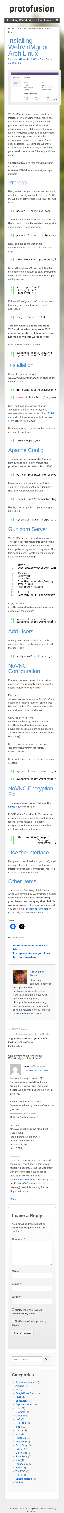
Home (11, 28)
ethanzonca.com (31, 1013)
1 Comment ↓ (14, 63)
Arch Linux (26, 1038)
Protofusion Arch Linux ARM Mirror (34, 1034)
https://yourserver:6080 (23, 1179)
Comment (18, 1239)
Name (15, 1270)
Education (21, 1400)
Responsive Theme (37, 1509)
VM (20, 1042)
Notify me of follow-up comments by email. (27, 1311)
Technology (21, 1463)
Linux (18, 28)
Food (18, 1408)
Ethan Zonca (46, 59)
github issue (15, 806)
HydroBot (20, 1423)
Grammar (20, 1411)
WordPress (32, 1512)
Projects (20, 1441)
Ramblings (21, 1456)
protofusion (19, 1509)
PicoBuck (20, 1437)
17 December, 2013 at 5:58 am (35, 1070)
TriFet (18, 1475)
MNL (18, 1434)
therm (18, 1467)
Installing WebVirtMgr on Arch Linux (29, 47)
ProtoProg (21, 1445)
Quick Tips (21, 1452)
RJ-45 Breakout (20, 1029)
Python (36, 1038)
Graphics (20, 1415)
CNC (18, 1397)
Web (18, 1482)
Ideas (18, 1426)
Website (17, 1296)
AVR (17, 1389)
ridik (17, 1460)
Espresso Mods (24, 1404)
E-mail (15, 1283)
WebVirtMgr (28, 1042)
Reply (13, 1198)
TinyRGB (20, 1471)
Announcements (24, 1382)
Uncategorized (23, 1478)
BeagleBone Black (25, 1393)
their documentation (40, 908)
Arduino (19, 1385)
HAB (17, 1419)
